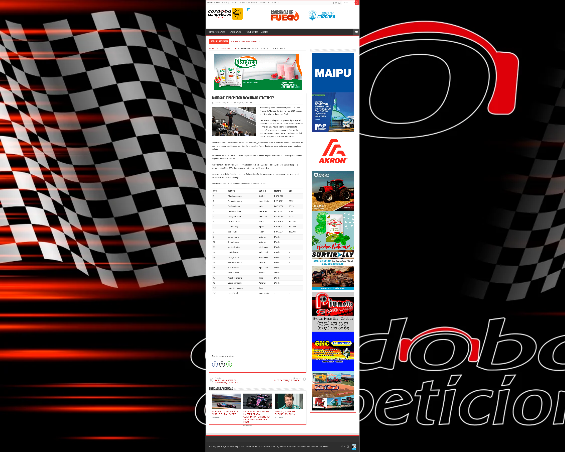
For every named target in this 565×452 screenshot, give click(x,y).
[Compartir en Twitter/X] (222, 364)
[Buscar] (357, 2)
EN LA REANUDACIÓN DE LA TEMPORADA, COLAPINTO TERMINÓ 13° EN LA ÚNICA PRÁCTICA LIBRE (256, 416)
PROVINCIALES (252, 32)
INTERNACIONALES (217, 32)
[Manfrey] (258, 72)
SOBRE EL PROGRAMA (248, 3)
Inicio (211, 49)
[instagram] (339, 3)
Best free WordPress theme (82, 362)
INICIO (234, 3)
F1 (236, 49)
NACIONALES (235, 32)
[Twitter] (336, 3)
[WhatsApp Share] (229, 364)
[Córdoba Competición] (219, 13)
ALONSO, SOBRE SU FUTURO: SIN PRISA (285, 412)
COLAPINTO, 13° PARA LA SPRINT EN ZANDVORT (252, 41)
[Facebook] (333, 3)
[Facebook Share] (215, 364)
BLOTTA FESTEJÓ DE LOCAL (287, 379)
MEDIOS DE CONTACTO (269, 3)
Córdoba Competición (223, 103)
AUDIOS (264, 32)
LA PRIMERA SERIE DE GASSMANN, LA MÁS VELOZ (228, 380)
